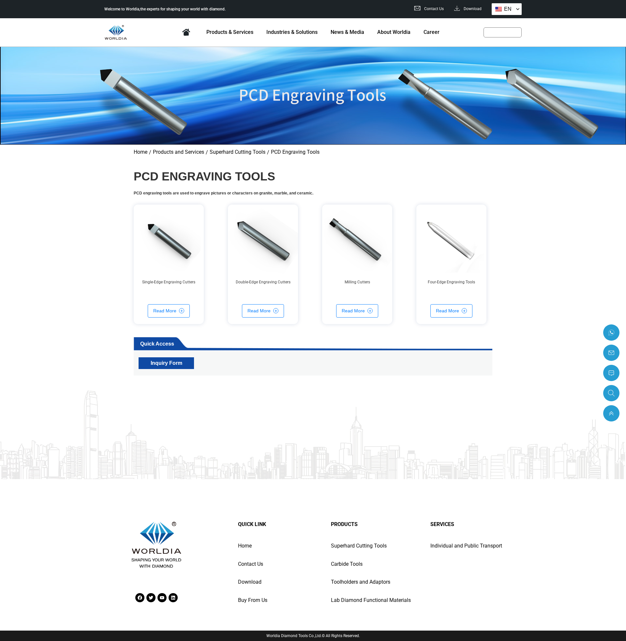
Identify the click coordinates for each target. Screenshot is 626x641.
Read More (164, 310)
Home (186, 32)
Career (432, 32)
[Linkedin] (173, 597)
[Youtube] (162, 597)
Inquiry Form (166, 362)
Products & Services (229, 32)
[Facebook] (139, 597)
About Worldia (393, 32)
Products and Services (178, 152)
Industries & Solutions (292, 32)
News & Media (347, 32)
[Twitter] (151, 597)
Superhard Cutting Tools (237, 152)
